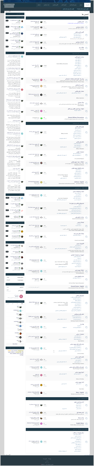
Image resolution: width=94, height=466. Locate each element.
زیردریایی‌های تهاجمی (76, 317)
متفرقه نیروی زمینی (79, 270)
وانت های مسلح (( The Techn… (33, 207)
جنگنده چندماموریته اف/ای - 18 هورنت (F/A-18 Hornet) (13, 181)
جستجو (39, 5)
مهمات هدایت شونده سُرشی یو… (33, 154)
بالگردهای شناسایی (77, 147)
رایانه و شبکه (81, 418)
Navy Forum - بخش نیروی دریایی (81, 292)
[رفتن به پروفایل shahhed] (22, 90)
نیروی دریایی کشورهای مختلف (75, 349)
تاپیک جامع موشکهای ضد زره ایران (15, 21)
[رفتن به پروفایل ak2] (41, 48)
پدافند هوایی (78, 169)
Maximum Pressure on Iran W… (33, 423)
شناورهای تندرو (77, 304)
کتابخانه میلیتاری (80, 42)
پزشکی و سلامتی (77, 451)
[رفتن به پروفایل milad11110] (22, 27)
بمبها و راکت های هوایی (61, 155)
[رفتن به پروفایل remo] (20, 341)
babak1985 (16, 247)
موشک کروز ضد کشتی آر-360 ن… (33, 336)
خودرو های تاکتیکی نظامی (75, 213)
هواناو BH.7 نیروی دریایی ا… (34, 326)
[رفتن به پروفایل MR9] (41, 22)
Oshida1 (35, 111)
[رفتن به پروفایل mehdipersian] (41, 195)
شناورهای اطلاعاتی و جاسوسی (60, 310)
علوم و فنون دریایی (79, 357)
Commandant (15, 237)
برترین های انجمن (73, 5)
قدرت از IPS (47, 462)
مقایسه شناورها (77, 305)
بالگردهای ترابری (77, 145)
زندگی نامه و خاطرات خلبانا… (34, 103)
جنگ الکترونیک (77, 248)
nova (12, 350)
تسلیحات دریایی (80, 334)
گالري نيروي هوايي (77, 33)
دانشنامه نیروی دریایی (15, 235)
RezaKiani (35, 80)
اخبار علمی (78, 408)
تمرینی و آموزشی (77, 138)
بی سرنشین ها (77, 130)
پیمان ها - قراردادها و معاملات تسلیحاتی (74, 79)
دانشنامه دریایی (77, 350)
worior (17, 317)
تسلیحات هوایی (80, 152)
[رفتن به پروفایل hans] (22, 21)
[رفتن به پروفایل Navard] (41, 95)
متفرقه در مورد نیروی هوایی (77, 162)
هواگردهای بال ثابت (76, 327)
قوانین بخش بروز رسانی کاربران (68, 9)
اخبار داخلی (78, 384)
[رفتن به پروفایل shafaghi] (41, 163)
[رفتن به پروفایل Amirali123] (20, 333)
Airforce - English (79, 182)
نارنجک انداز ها (77, 266)
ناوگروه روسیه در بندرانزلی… (34, 384)
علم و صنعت (78, 446)
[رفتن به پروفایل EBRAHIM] (22, 217)
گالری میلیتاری (55, 5)
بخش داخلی (86, 18)
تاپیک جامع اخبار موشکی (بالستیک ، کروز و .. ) (15, 27)
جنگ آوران (78, 67)
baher (9, 352)
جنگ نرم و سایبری (77, 70)
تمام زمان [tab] (8, 303)
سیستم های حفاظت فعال (61, 200)
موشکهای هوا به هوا (76, 153)
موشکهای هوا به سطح (76, 155)
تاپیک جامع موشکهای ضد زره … (33, 194)
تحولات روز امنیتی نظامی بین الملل (76, 109)
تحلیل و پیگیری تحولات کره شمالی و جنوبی (13, 156)
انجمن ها (87, 5)
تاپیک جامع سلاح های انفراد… (34, 259)
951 (36, 104)
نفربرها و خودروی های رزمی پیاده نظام (75, 208)
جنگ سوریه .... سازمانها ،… (34, 110)
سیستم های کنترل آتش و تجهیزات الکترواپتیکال (60, 248)
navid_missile (15, 264)
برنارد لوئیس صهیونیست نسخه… (33, 441)
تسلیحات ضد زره (77, 200)
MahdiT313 (35, 86)
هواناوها (64, 327)
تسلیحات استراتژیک (76, 75)
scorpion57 (34, 117)
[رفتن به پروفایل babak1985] (22, 246)
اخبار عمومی (78, 405)
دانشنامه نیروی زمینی (76, 278)
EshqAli (35, 28)
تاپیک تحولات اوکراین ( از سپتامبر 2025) (15, 41)
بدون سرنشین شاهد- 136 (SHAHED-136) (13, 133)
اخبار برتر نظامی (16, 216)
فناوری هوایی (78, 171)
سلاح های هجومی (77, 256)
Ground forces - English (77, 286)
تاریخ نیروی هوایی (77, 176)
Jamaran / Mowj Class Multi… (33, 392)
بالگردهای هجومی (77, 143)
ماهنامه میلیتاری (80, 27)
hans (17, 22)
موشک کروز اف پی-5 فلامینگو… (34, 236)
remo (18, 340)
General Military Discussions (76, 117)
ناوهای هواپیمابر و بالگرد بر (75, 297)
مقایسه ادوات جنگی (76, 198)
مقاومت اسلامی (77, 68)
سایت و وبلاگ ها (77, 447)
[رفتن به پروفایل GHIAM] (20, 326)
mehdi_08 (13, 352)
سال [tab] (12, 303)
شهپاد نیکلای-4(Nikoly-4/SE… (34, 302)
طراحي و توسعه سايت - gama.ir (47, 464)
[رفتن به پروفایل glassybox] (41, 385)
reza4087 (16, 269)
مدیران (81, 5)
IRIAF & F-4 (17, 267)
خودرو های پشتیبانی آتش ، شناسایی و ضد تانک (75, 211)
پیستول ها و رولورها (76, 261)
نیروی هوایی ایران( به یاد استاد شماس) (15, 246)
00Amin (35, 424)
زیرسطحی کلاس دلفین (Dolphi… (33, 316)
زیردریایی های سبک (76, 319)
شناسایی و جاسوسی (76, 133)
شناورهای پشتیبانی (77, 307)
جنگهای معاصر (77, 62)
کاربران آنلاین (64, 5)
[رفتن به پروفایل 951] (41, 104)
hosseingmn (15, 36)
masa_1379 (19, 353)
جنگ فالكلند (37, 374)
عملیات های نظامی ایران (76, 93)
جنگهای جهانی (77, 60)
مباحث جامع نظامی (79, 57)
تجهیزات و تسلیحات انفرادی (77, 255)
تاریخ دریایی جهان (62, 374)
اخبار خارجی (63, 384)
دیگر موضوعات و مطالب (78, 433)
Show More (15, 344)
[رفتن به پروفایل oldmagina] (41, 413)
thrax (11, 353)
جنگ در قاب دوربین (62, 75)
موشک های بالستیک (76, 235)
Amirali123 (17, 333)
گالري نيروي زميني (77, 35)
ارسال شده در (10, 69)
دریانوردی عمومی (77, 362)
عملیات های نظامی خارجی (61, 93)
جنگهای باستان (77, 63)
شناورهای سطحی (80, 296)
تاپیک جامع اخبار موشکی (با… (34, 404)
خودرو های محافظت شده (61, 213)
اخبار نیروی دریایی (80, 382)
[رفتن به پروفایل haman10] (41, 393)
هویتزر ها (78, 224)
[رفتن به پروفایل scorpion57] (41, 118)
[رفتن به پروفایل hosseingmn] (22, 33)
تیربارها (79, 258)
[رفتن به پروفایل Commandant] (22, 236)
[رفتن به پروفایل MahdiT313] (41, 86)
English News (80, 423)
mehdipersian (34, 196)
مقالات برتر (81, 47)
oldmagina (35, 413)
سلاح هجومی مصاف (35, 47)
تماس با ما (45, 459)
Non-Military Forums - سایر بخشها (80, 429)
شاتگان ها (78, 265)
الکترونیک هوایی (77, 173)
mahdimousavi (34, 418)
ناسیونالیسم (78, 439)
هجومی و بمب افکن (76, 135)
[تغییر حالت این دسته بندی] (27, 17)
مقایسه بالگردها (63, 147)
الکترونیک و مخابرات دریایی (75, 358)
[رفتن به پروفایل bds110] (41, 317)
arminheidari (16, 321)
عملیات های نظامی (79, 91)
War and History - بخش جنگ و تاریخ (80, 53)
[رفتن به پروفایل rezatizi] (22, 252)
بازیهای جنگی (78, 444)
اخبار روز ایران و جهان (79, 402)
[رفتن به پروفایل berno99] (21, 296)
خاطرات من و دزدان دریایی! (34, 359)
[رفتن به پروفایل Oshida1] (41, 111)
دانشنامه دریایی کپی (62, 350)
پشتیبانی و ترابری (77, 131)
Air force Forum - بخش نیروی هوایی (80, 123)
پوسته (50, 459)
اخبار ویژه (64, 408)
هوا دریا (82, 324)
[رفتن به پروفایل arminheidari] (20, 322)
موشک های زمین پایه (79, 234)
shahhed (16, 90)
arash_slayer (15, 212)
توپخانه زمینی (81, 222)
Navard (35, 95)
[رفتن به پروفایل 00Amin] (41, 423)
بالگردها (78, 326)
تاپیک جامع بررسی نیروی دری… (33, 347)
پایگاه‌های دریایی (77, 345)
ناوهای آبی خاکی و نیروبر (75, 310)
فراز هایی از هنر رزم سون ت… (34, 85)
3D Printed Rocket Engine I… (33, 181)
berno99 (16, 296)
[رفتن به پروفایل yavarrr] (41, 182)
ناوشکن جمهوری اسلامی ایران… (34, 412)
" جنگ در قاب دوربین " (35, 65)
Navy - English (80, 392)
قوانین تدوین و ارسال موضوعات (82, 9)
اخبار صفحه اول (80, 412)
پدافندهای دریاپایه (77, 339)
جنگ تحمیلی (81, 103)
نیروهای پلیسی (77, 441)
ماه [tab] (17, 303)
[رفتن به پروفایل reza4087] (22, 268)
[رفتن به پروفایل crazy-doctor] (22, 231)
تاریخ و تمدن (78, 58)
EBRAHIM (16, 217)
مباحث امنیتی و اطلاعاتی (75, 442)
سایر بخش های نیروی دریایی (77, 344)
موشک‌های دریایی (77, 337)
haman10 (35, 393)
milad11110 (16, 29)
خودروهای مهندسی (77, 206)
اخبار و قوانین (81, 22)
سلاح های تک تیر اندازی (76, 263)
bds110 (36, 317)
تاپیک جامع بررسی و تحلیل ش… (33, 270)
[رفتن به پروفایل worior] (20, 318)
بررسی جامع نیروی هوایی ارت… (34, 162)
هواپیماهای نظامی (79, 127)
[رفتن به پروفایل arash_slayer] (22, 211)
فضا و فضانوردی (77, 178)
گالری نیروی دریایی (16, 251)
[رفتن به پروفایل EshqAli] (41, 27)
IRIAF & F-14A (16, 262)
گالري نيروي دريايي (77, 37)
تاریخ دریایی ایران (77, 374)
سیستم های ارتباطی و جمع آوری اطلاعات (75, 247)
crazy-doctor (15, 232)
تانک (79, 205)
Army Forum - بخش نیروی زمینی (81, 188)
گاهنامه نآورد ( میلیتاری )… (34, 26)
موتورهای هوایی (77, 174)
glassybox (35, 385)
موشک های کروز (63, 235)
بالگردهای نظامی (80, 142)
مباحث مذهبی (77, 436)
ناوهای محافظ (77, 300)
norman (15, 350)
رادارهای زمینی (77, 245)
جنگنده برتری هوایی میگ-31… (34, 131)
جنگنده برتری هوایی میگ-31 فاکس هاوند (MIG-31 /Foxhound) (15, 34)
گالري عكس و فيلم (80, 32)
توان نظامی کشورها (76, 73)
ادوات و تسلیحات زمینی (78, 191)
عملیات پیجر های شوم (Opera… (33, 94)
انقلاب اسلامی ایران (77, 434)
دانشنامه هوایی (63, 178)
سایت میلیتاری (46, 5)
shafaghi (35, 163)
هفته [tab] (22, 303)
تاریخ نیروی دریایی (79, 372)
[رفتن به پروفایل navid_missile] (22, 263)
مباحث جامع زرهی (79, 217)
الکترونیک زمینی (80, 244)
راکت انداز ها (78, 225)
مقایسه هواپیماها (63, 138)
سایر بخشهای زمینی (79, 276)
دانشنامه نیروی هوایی (35, 172)
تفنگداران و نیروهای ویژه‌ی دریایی (75, 347)
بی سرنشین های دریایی (76, 309)
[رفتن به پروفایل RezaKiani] (41, 80)
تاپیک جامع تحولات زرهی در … (34, 217)
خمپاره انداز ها (63, 225)
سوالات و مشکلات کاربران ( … (34, 417)
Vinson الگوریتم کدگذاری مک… (33, 246)
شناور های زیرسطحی (79, 314)
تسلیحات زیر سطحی (62, 339)
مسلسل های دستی (77, 260)
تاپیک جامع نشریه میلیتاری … (34, 41)
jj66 (22, 353)
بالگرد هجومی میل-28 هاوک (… (33, 144)
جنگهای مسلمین (77, 65)
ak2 (36, 48)
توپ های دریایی (77, 336)
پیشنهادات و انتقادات (62, 451)
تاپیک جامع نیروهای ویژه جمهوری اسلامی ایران (15, 257)
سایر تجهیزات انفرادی (62, 266)
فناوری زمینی (78, 194)
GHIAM (17, 325)
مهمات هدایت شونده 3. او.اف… (33, 225)
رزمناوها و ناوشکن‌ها (76, 299)
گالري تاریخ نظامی (62, 37)
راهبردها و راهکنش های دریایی (76, 367)
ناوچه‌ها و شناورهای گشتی (75, 302)
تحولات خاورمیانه (77, 110)
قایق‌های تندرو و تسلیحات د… (34, 367)
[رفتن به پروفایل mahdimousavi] (41, 418)
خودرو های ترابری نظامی (76, 210)
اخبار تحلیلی (78, 407)
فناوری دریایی (77, 360)
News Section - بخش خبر (82, 398)
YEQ (22, 352)
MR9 (36, 22)
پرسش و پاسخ (77, 449)
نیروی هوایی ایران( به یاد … (34, 34)
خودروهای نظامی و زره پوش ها (77, 203)
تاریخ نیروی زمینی (77, 196)
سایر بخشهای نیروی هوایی (78, 168)
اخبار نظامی (78, 403)
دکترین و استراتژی (80, 85)
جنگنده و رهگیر (77, 128)
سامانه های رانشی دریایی (61, 362)
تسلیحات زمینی (77, 193)
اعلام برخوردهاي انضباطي (35, 21)
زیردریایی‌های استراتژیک (76, 316)
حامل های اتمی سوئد (35, 79)
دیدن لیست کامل (12, 348)
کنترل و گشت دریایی (76, 136)
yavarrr (35, 182)
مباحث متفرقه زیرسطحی (61, 319)
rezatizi (16, 252)
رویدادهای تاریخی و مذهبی (75, 437)
